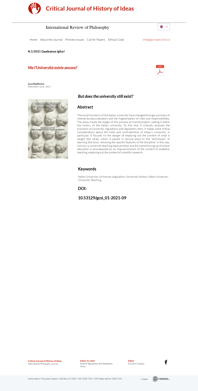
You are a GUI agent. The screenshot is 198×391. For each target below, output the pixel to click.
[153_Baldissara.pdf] (160, 71)
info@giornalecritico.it (156, 39)
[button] (51, 39)
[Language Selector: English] (164, 26)
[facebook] (166, 362)
